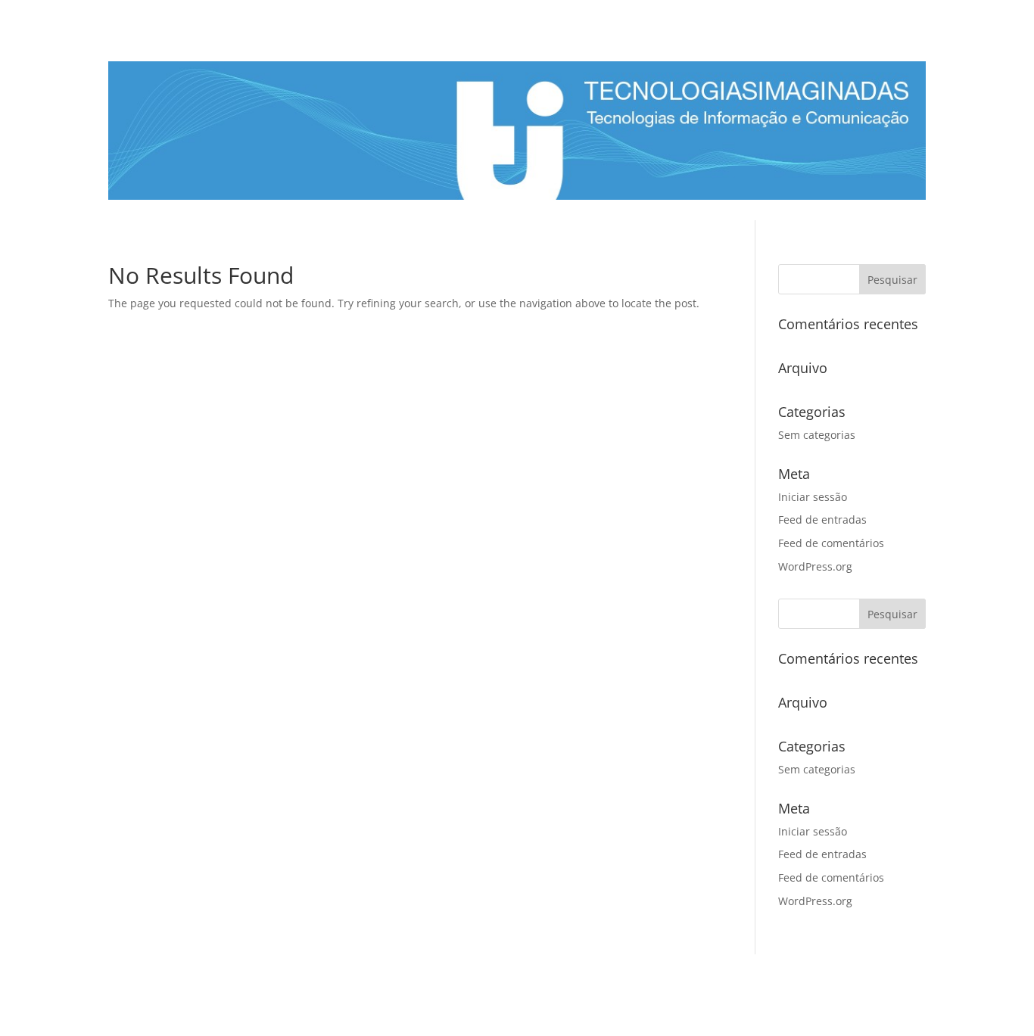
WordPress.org (815, 566)
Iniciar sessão (812, 497)
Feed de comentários (831, 543)
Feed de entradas (822, 519)
